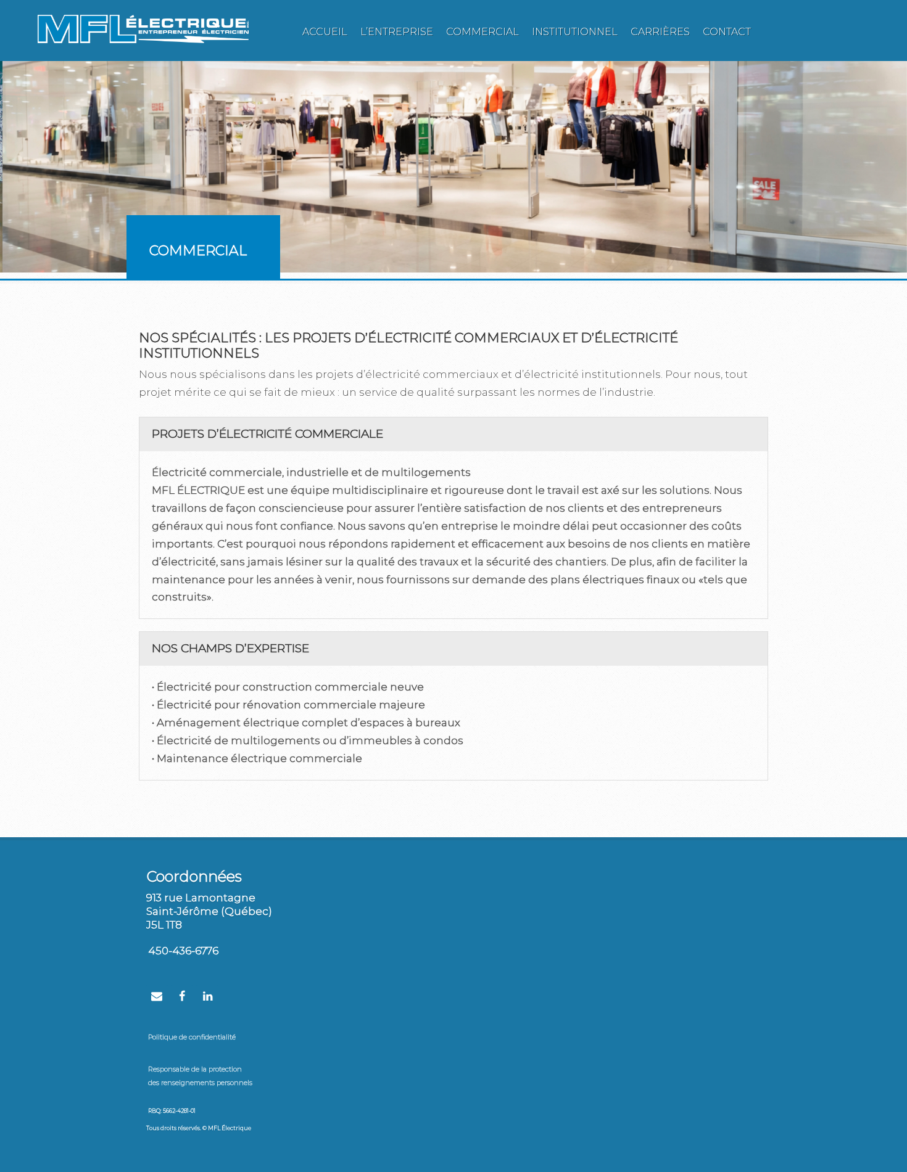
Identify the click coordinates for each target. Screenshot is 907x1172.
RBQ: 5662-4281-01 (172, 1110)
